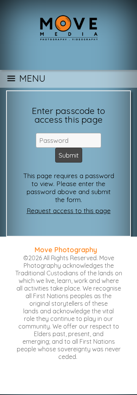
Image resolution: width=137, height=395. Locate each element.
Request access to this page (69, 211)
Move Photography (66, 249)
